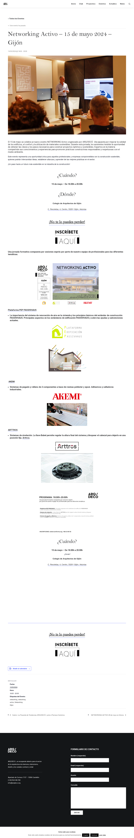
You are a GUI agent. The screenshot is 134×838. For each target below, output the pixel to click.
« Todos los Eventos (16, 18)
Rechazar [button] (94, 835)
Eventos (102, 4)
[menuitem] (73, 4)
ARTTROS (13, 430)
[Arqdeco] (5, 4)
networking (13, 699)
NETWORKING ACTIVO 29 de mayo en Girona (107, 715)
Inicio (73, 4)
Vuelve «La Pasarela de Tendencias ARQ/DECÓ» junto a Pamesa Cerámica (38, 715)
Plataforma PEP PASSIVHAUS (22, 310)
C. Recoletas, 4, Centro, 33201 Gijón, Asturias (67, 209)
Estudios (113, 4)
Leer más (102, 835)
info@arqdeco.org (14, 783)
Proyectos (90, 4)
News (122, 4)
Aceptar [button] (85, 835)
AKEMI (11, 381)
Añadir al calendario (20, 668)
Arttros (26, 438)
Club (81, 4)
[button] (129, 4)
